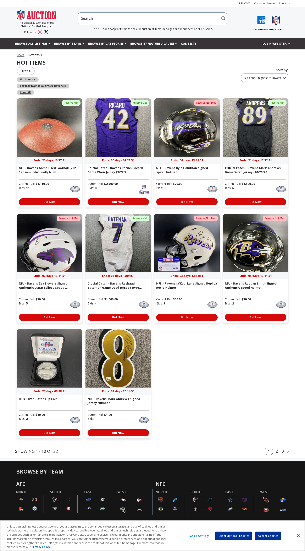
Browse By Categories (106, 43)
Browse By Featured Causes (152, 43)
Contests (188, 43)
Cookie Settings (198, 536)
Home (20, 55)
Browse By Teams (68, 43)
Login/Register (274, 43)
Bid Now (49, 202)
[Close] (298, 535)
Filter (24, 71)
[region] (152, 535)
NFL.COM (244, 3)
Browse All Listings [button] (31, 43)
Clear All (25, 92)
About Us (284, 3)
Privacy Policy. (41, 547)
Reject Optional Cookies (233, 536)
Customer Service (264, 3)
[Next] (288, 451)
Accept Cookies (268, 536)
